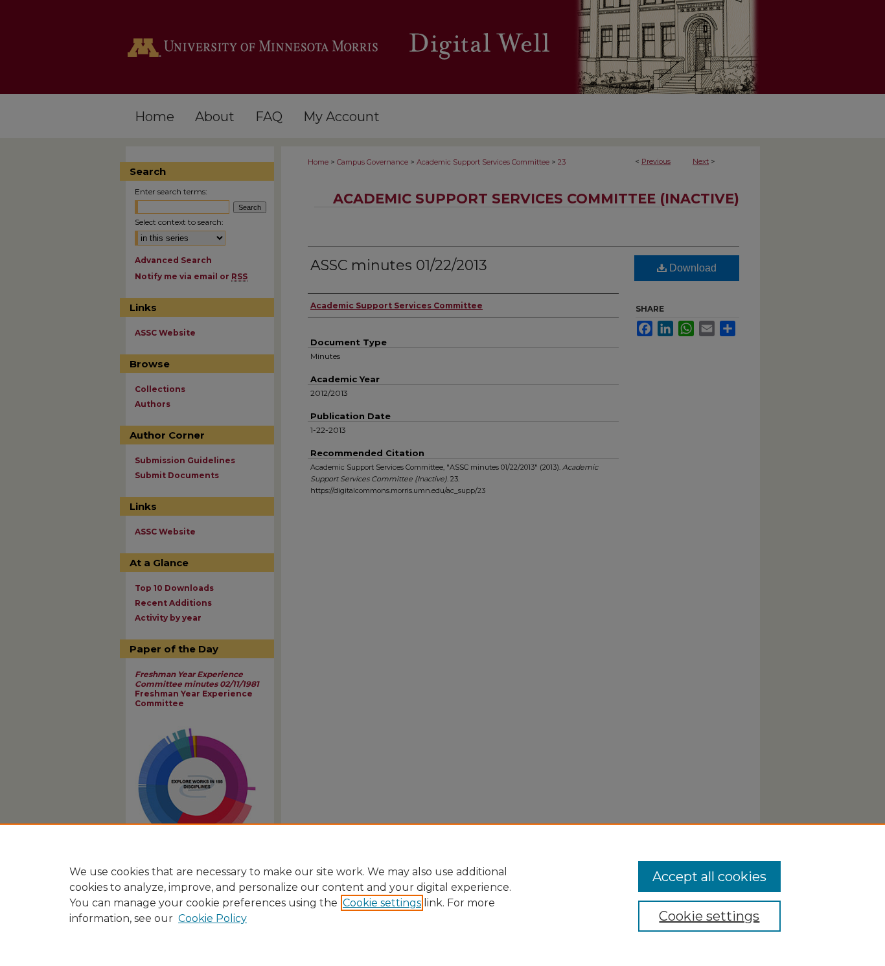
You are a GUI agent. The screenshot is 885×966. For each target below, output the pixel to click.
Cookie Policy (212, 918)
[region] (442, 894)
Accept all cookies (709, 876)
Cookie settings (382, 903)
